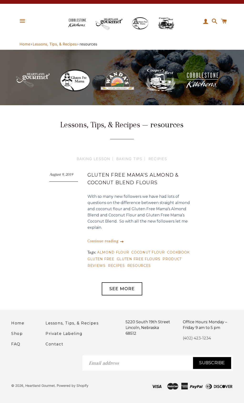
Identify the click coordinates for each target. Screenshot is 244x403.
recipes (116, 266)
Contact (54, 344)
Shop (17, 333)
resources (139, 266)
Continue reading (103, 241)
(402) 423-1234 (197, 338)
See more (122, 288)
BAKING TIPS (129, 158)
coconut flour (148, 252)
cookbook (178, 252)
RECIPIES (157, 158)
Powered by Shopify (72, 385)
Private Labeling (64, 333)
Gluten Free (100, 259)
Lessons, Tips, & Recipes (55, 44)
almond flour (113, 252)
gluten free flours (138, 259)
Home (25, 44)
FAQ (15, 344)
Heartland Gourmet (40, 385)
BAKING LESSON (93, 158)
